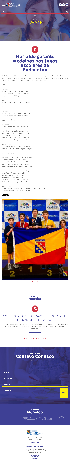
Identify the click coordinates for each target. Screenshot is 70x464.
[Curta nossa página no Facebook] (60, 4)
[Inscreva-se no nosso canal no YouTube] (66, 4)
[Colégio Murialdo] (14, 5)
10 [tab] (45, 338)
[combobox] (35, 384)
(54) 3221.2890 (35, 442)
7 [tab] (38, 338)
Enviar (64, 392)
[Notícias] (35, 239)
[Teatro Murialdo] (30, 418)
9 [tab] (43, 338)
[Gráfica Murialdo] (46, 418)
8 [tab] (40, 338)
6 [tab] (36, 338)
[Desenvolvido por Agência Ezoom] (35, 459)
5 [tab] (33, 338)
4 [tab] (31, 338)
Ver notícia (35, 334)
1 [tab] (32, 281)
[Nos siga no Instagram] (63, 4)
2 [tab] (35, 281)
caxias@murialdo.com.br (35, 446)
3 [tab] (37, 281)
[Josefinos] (61, 418)
